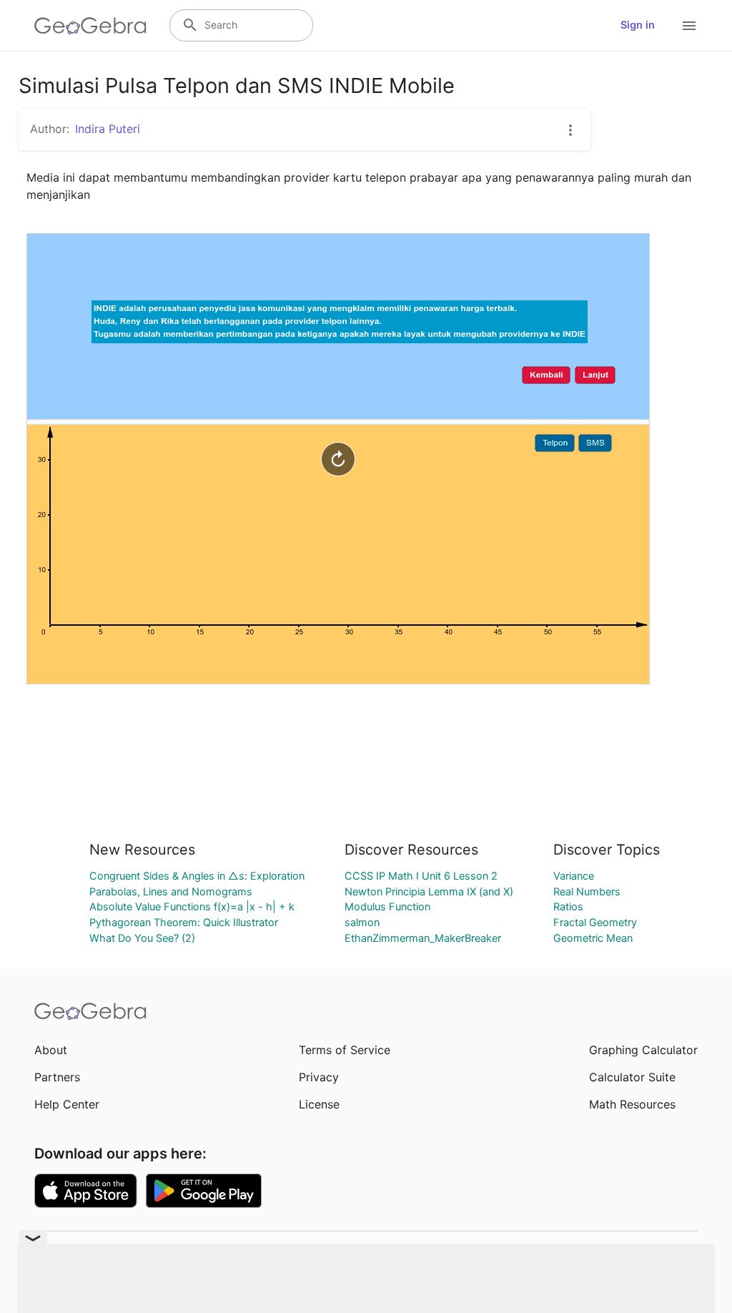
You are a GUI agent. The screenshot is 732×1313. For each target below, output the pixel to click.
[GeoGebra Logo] (90, 25)
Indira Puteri (107, 129)
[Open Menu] (689, 25)
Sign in (637, 25)
